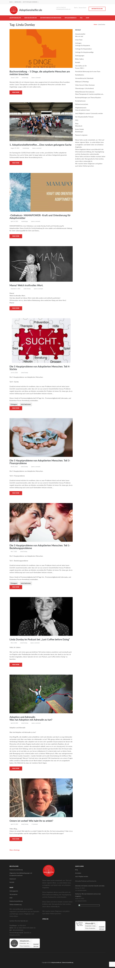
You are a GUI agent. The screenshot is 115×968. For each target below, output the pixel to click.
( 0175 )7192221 (61, 7)
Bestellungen (79, 131)
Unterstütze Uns (97, 8)
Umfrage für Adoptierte (82, 45)
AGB (11, 897)
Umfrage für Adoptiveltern (83, 49)
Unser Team (78, 40)
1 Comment (35, 824)
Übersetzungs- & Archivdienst (84, 88)
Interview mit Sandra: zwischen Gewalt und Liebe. (90, 885)
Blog (11, 2)
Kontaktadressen (80, 101)
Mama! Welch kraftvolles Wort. (26, 285)
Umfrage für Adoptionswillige (84, 52)
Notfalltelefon (79, 75)
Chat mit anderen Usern (82, 110)
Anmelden (17, 2)
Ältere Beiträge (15, 850)
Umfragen (78, 43)
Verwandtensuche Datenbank (84, 78)
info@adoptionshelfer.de (63, 9)
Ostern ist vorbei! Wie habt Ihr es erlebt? (32, 821)
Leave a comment (36, 77)
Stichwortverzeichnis (81, 104)
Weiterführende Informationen (50, 18)
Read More (15, 92)
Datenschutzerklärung (16, 869)
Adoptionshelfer (15, 18)
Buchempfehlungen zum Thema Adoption (88, 97)
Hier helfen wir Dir (30, 18)
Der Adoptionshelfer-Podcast (84, 117)
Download (36, 944)
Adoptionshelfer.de (30, 10)
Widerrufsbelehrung (15, 904)
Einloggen (14, 404)
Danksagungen (79, 55)
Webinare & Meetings (82, 81)
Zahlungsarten (14, 891)
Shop (87, 18)
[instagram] (58, 958)
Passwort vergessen (81, 135)
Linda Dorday (27, 288)
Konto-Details (79, 129)
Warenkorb (78, 126)
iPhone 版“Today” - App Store (96, 923)
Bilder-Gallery (79, 59)
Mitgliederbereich (70, 18)
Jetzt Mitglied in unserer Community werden (89, 113)
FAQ (81, 18)
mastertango (25, 77)
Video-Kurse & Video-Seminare (85, 85)
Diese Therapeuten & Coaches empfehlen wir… (89, 94)
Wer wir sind (79, 36)
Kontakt (77, 62)
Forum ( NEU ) (79, 68)
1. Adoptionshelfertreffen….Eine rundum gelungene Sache (40, 145)
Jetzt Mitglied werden (30, 2)
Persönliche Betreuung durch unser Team (87, 71)
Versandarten (13, 894)
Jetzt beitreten (26, 404)
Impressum (13, 879)
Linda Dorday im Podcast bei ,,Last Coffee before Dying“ (40, 639)
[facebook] (54, 958)
